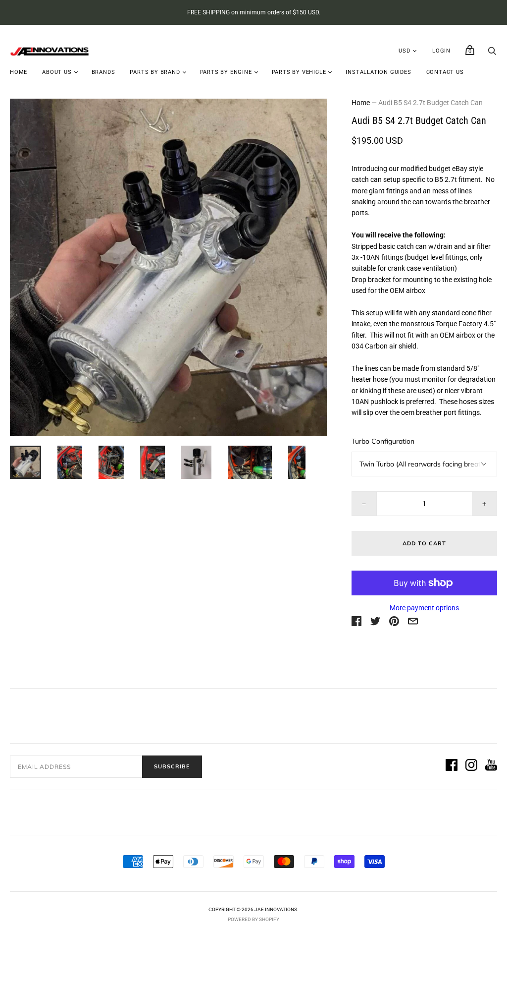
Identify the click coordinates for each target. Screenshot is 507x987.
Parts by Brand (155, 72)
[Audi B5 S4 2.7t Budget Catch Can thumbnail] (25, 462)
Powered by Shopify (253, 919)
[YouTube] (491, 766)
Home (18, 72)
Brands (103, 72)
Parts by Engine (226, 72)
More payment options (424, 608)
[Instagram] (471, 766)
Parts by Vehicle (299, 72)
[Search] (492, 54)
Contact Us (445, 72)
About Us (56, 72)
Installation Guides (378, 72)
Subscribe (172, 766)
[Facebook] (451, 766)
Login (441, 51)
